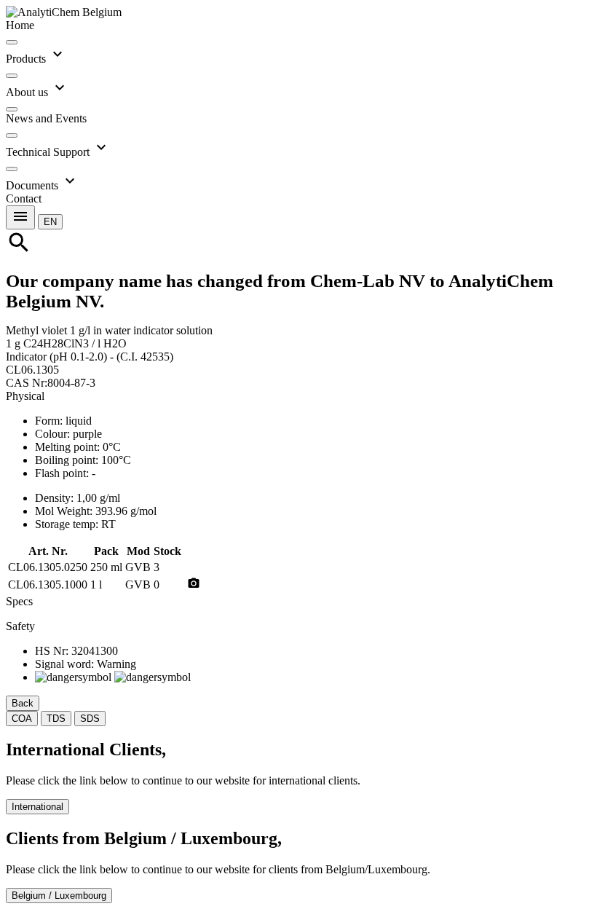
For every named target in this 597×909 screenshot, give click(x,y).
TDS (56, 718)
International (37, 806)
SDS (90, 718)
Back (22, 703)
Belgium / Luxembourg (59, 895)
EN (50, 221)
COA (22, 718)
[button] (50, 221)
